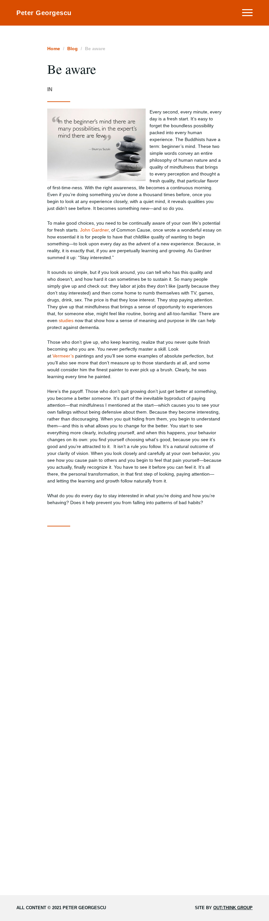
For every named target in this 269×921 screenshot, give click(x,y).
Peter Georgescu (44, 12)
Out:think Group (233, 907)
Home (53, 48)
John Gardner (94, 230)
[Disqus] (134, 615)
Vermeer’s (63, 355)
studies (66, 320)
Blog (72, 48)
